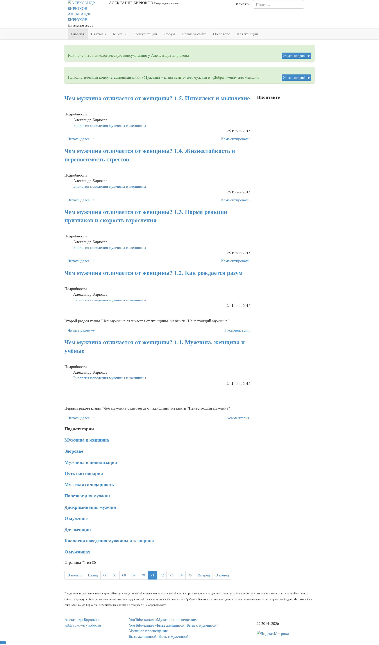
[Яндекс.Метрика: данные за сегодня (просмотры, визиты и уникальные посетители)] (273, 633)
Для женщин (247, 33)
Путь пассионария (83, 473)
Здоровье (73, 450)
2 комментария (236, 417)
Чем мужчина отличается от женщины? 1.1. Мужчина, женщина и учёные (154, 346)
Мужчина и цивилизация (90, 462)
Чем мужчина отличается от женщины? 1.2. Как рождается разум (153, 272)
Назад (93, 575)
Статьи (97, 33)
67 (115, 575)
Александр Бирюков (81, 619)
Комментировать (235, 138)
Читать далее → (81, 138)
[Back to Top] (3, 642)
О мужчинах (77, 551)
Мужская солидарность (89, 484)
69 (134, 575)
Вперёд (204, 575)
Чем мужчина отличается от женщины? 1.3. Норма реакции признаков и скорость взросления (145, 215)
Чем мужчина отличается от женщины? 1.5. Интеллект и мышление (157, 98)
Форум (169, 33)
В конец (222, 575)
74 (181, 575)
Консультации (145, 33)
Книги (119, 33)
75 (190, 575)
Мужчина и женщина (86, 439)
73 (171, 575)
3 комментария (236, 330)
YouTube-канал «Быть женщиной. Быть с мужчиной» (173, 625)
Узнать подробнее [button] (296, 55)
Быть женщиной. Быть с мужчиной (158, 636)
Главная (77, 33)
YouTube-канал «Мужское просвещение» (163, 619)
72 (162, 575)
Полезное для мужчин (87, 495)
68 (124, 575)
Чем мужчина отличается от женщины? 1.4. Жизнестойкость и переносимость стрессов (149, 154)
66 (105, 575)
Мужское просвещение (148, 630)
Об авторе (221, 33)
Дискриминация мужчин (90, 507)
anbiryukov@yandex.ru (82, 625)
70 (143, 575)
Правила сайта (194, 33)
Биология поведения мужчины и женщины (109, 540)
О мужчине (76, 518)
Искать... (244, 4)
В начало (74, 575)
